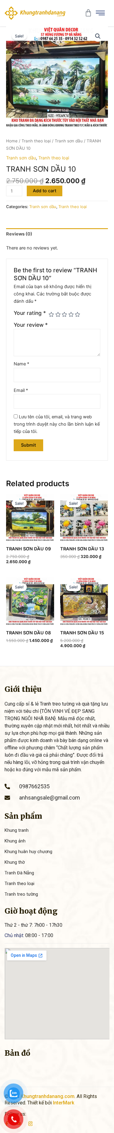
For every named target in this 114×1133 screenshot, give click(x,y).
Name (21, 364)
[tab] (57, 234)
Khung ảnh (15, 841)
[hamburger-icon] (100, 13)
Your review (31, 325)
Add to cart (44, 190)
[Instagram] (30, 1123)
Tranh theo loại (36, 140)
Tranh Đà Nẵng (19, 873)
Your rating (30, 313)
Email (21, 390)
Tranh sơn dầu (69, 140)
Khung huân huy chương (28, 851)
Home (12, 140)
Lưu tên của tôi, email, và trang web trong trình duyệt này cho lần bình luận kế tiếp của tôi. (57, 424)
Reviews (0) (19, 234)
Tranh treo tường (21, 894)
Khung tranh (17, 830)
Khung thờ (15, 862)
